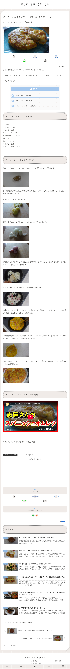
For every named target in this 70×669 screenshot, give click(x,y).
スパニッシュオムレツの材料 (22, 95)
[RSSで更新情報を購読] (36, 515)
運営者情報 (58, 661)
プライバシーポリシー (35, 663)
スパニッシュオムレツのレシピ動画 (24, 106)
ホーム (12, 661)
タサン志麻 (13, 455)
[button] (45, 61)
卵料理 (6, 455)
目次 (33, 89)
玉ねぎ (27, 455)
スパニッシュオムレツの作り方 (23, 100)
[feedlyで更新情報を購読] (33, 515)
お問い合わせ (35, 661)
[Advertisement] (35, 472)
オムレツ (21, 455)
